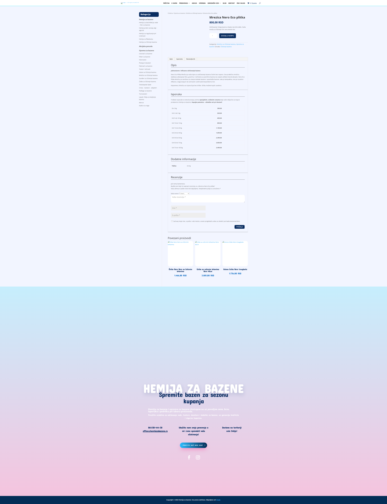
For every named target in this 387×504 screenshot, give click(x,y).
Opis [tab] (171, 59)
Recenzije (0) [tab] (190, 59)
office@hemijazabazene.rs (155, 431)
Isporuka (202, 3)
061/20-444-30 (155, 427)
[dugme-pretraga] (260, 3)
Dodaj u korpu (227, 36)
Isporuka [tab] (179, 59)
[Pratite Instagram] (198, 457)
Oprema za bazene (179, 13)
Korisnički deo (213, 3)
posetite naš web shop (193, 445)
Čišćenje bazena (226, 47)
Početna (166, 3)
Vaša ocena (175, 193)
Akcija (194, 3)
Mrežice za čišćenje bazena (194, 13)
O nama (174, 3)
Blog (224, 3)
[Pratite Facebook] (189, 457)
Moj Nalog (241, 3)
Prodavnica (183, 3)
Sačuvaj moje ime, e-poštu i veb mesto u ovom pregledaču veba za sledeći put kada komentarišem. (206, 221)
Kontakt (231, 3)
